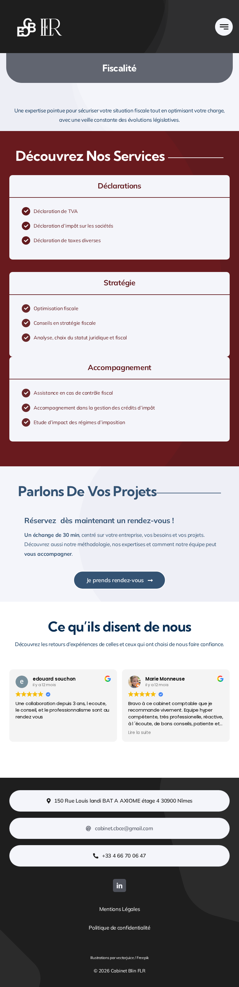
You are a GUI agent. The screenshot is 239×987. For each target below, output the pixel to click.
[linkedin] (119, 885)
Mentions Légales (119, 909)
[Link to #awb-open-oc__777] (224, 27)
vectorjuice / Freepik (132, 957)
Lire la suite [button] (139, 733)
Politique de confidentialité (119, 927)
